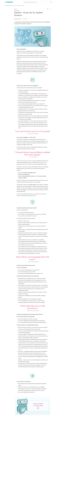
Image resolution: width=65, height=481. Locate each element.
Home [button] (6, 5)
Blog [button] (8, 5)
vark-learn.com (24, 180)
